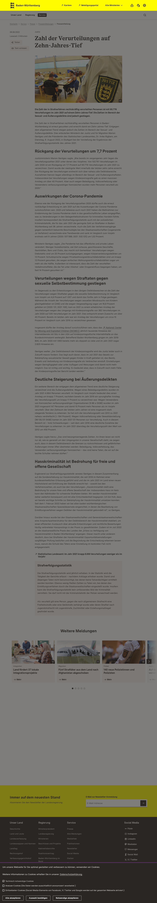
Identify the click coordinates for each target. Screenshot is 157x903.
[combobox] (114, 5)
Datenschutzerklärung (71, 874)
